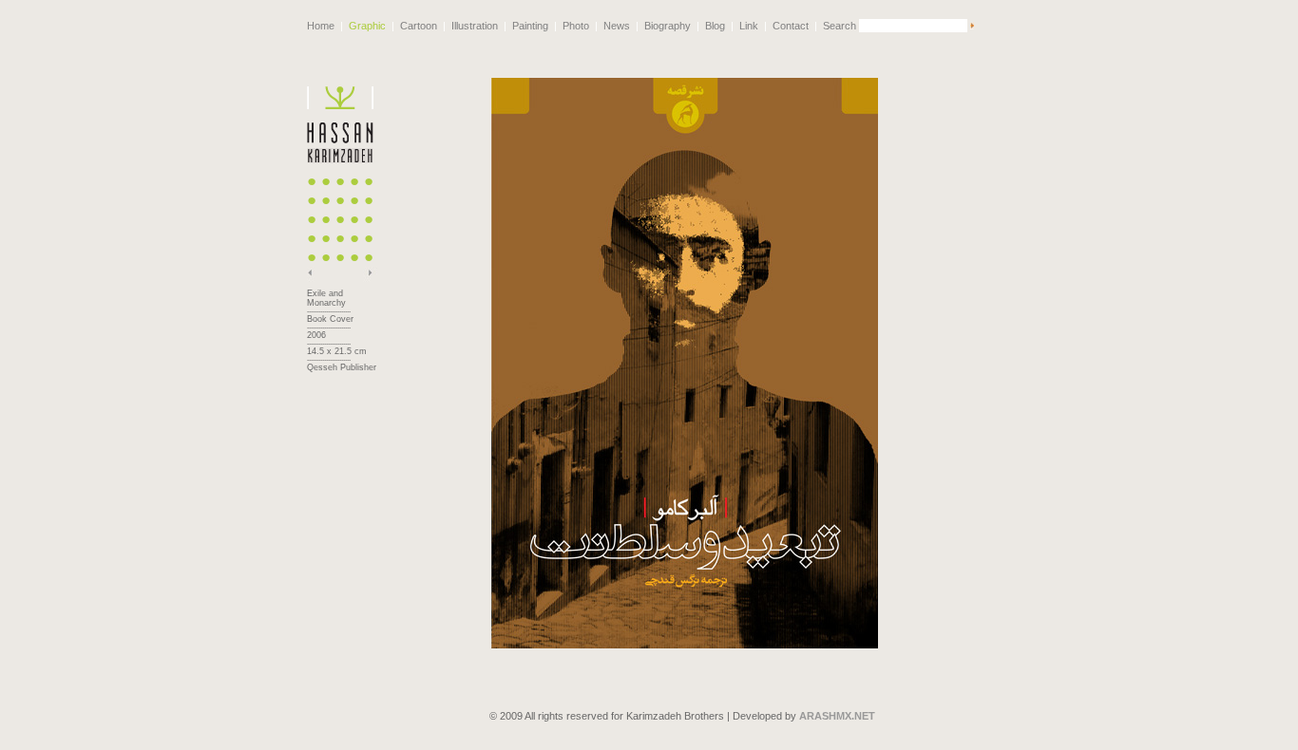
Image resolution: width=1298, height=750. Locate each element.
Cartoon (418, 25)
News (616, 25)
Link (748, 25)
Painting (530, 25)
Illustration (474, 25)
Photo (576, 25)
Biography (667, 25)
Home (320, 25)
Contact (791, 25)
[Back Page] (314, 278)
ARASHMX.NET (837, 716)
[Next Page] (370, 278)
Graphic (367, 25)
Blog (715, 25)
